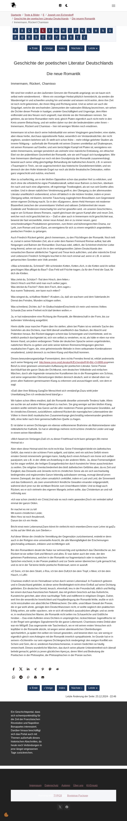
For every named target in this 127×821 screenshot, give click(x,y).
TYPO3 (58, 795)
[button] (13, 669)
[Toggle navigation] (113, 5)
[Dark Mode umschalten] (67, 5)
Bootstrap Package (77, 795)
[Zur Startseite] (13, 5)
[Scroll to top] (120, 814)
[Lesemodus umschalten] (60, 5)
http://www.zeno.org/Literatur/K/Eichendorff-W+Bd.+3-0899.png (73, 362)
